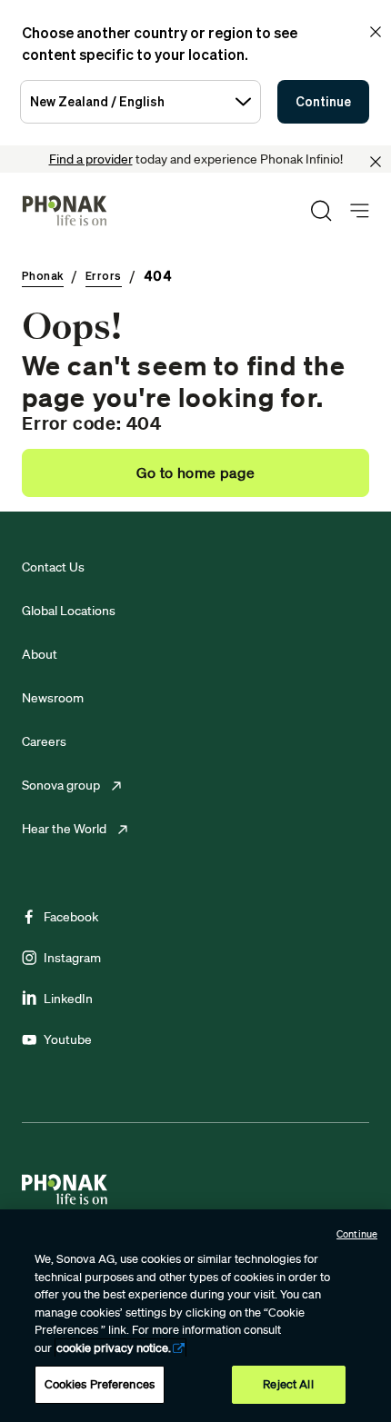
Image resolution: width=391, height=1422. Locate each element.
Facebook (71, 917)
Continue (323, 101)
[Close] (375, 162)
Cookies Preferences (100, 1384)
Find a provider (91, 159)
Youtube (68, 1039)
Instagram (72, 958)
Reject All (288, 1384)
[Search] (321, 211)
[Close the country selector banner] (375, 32)
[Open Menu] (359, 211)
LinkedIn (68, 998)
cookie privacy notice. (113, 1348)
